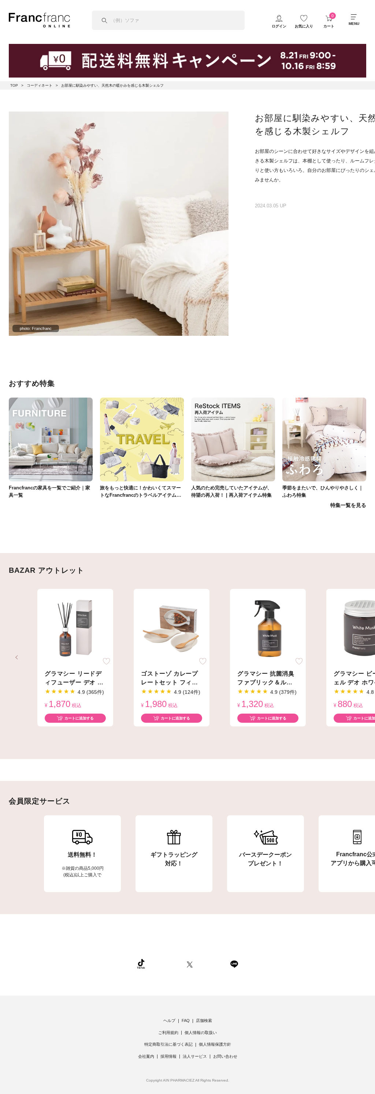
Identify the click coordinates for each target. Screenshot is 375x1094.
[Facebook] (211, 964)
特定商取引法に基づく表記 (168, 1044)
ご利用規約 (168, 1032)
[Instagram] (166, 964)
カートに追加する (79, 718)
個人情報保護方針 (215, 1044)
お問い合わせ (225, 1056)
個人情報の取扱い (201, 1032)
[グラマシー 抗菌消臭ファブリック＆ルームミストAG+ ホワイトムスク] (268, 628)
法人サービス (195, 1056)
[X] (190, 964)
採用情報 (168, 1056)
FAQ (186, 1020)
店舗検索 (204, 1020)
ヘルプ (169, 1020)
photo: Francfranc (36, 328)
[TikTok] (141, 964)
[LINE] (234, 964)
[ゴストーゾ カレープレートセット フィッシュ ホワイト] (172, 628)
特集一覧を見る (348, 505)
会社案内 (146, 1056)
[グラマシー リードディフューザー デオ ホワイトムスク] (75, 628)
